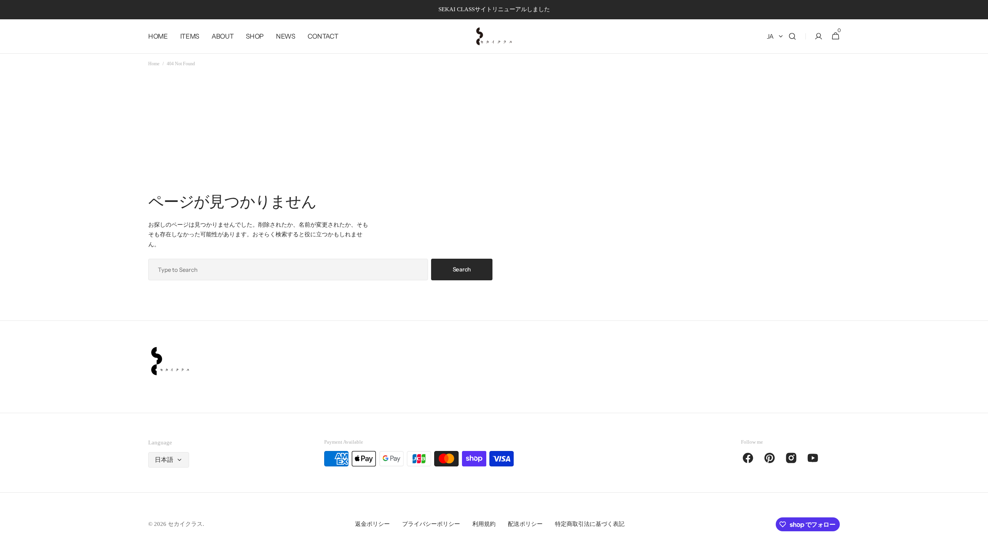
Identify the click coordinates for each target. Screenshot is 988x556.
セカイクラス (185, 524)
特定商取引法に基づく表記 (589, 524)
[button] (792, 36)
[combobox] (288, 269)
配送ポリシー (525, 524)
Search (462, 269)
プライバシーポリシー (431, 524)
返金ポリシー (372, 524)
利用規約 (484, 524)
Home (153, 63)
